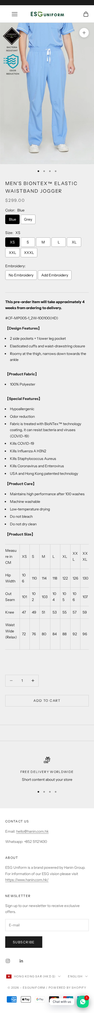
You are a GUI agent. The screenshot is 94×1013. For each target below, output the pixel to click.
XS (12, 242)
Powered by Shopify (67, 987)
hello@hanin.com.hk (32, 831)
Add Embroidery (54, 275)
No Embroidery (21, 275)
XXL (12, 252)
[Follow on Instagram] (7, 961)
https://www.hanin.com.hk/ (27, 879)
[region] (47, 770)
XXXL (29, 252)
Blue (12, 219)
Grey (28, 219)
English (75, 976)
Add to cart (47, 700)
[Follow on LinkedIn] (21, 961)
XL (74, 242)
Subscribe (24, 942)
